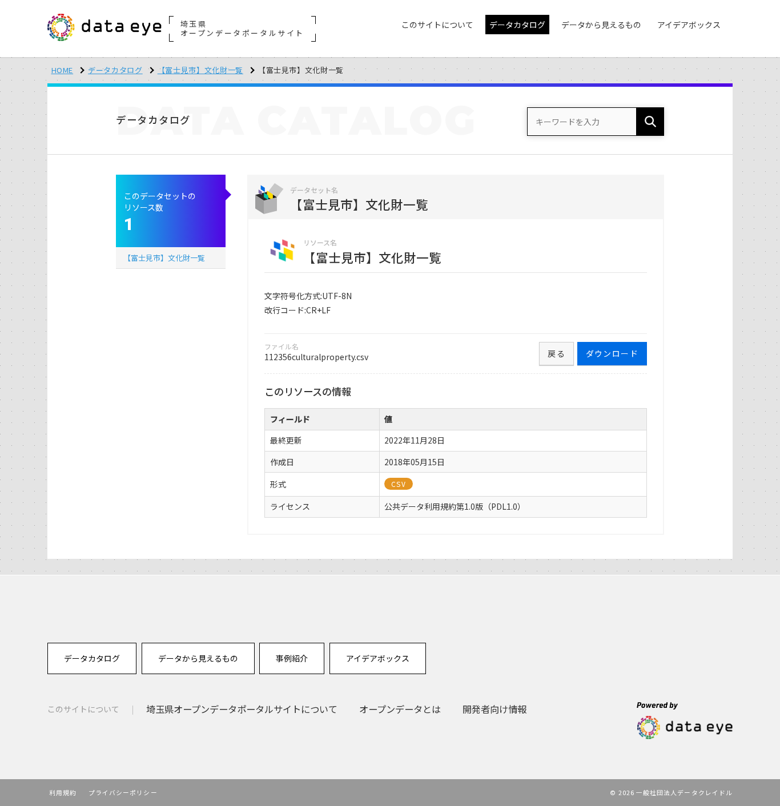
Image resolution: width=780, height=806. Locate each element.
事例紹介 (292, 658)
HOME (62, 70)
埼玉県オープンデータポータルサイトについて (241, 709)
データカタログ (115, 70)
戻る (556, 353)
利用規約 (63, 792)
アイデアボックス (377, 658)
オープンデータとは (400, 709)
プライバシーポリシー (123, 792)
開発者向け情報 (494, 709)
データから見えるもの (198, 658)
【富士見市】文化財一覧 (200, 70)
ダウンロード (612, 353)
